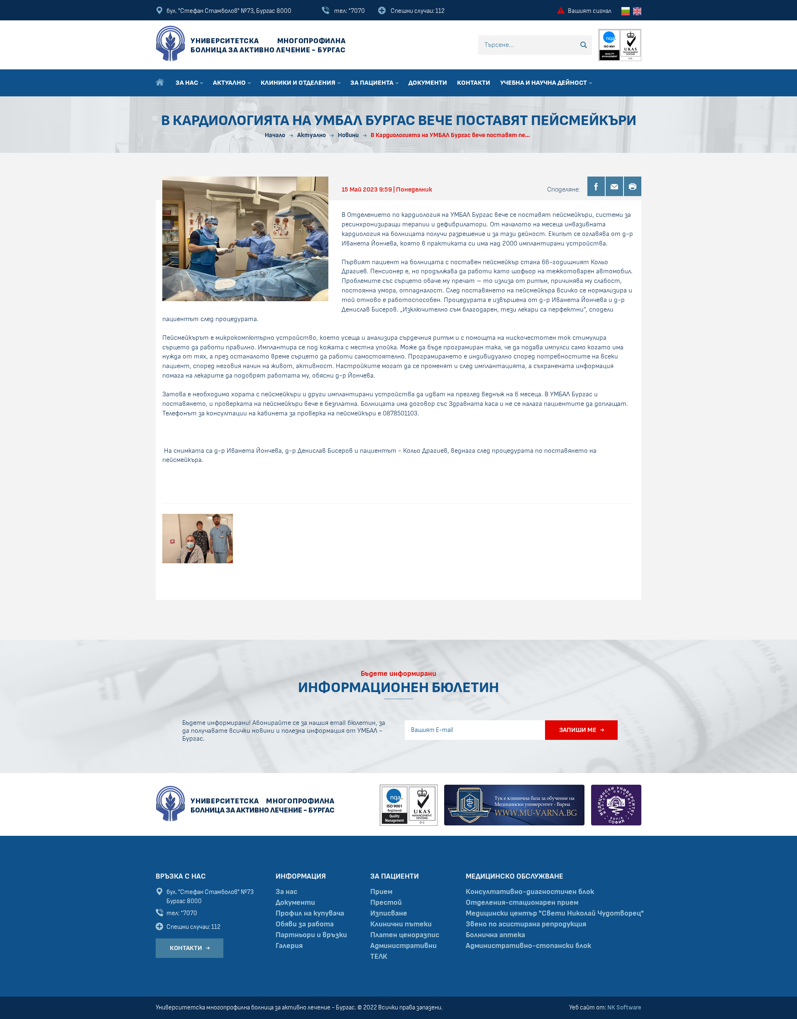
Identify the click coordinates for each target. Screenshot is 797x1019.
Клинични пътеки (401, 924)
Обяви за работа (305, 924)
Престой (386, 902)
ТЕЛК (378, 956)
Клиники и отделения (299, 82)
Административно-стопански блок (528, 946)
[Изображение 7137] (197, 538)
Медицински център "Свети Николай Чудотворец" (555, 913)
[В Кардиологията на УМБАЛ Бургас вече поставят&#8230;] (245, 238)
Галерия (289, 946)
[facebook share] (596, 186)
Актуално (230, 82)
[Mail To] (614, 186)
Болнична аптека (495, 935)
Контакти (473, 82)
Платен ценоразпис (404, 935)
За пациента (372, 82)
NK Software (624, 1007)
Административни (403, 946)
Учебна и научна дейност (544, 82)
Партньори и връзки (311, 935)
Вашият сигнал (589, 11)
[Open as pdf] (632, 186)
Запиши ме (578, 730)
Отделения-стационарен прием (522, 902)
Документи (427, 82)
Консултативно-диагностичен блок (530, 892)
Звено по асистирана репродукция (526, 924)
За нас (187, 82)
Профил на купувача (310, 913)
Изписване (388, 913)
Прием (381, 892)
